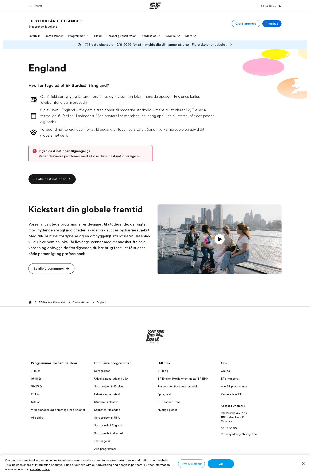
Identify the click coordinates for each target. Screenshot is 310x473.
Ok (221, 463)
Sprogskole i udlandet (108, 433)
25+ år (35, 394)
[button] (35, 6)
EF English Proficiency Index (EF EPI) (183, 378)
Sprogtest (164, 394)
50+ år (35, 402)
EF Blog (163, 370)
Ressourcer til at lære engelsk (178, 386)
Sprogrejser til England (109, 386)
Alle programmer (105, 448)
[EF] (155, 6)
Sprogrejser (102, 370)
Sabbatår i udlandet (107, 409)
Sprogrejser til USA (107, 417)
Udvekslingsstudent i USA (111, 378)
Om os (225, 370)
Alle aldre (37, 417)
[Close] (303, 463)
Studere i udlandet (106, 402)
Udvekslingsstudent (107, 394)
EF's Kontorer (230, 378)
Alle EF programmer (234, 386)
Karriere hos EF (231, 394)
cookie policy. (40, 469)
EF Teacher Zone (169, 402)
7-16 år (35, 370)
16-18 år (36, 378)
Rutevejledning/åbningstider (239, 434)
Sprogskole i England (108, 425)
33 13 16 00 (229, 428)
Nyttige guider (167, 409)
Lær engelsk (102, 441)
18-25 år (36, 386)
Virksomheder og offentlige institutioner (58, 409)
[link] (55, 24)
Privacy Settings (191, 463)
